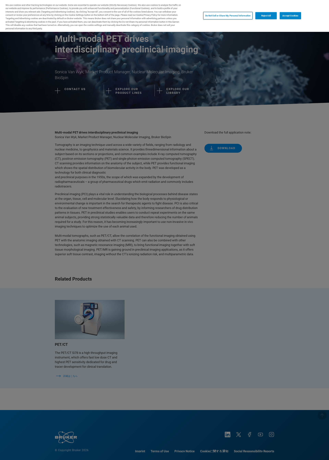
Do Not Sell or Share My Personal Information (228, 15)
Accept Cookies (290, 15)
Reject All (266, 15)
